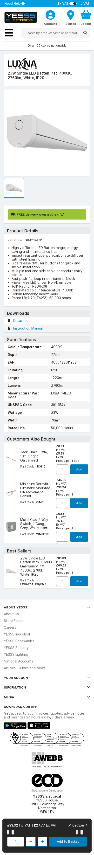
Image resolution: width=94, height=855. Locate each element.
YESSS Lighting (16, 654)
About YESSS (15, 607)
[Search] (85, 33)
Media (9, 697)
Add (79, 469)
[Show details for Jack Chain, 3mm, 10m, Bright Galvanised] (11, 459)
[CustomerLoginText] (50, 14)
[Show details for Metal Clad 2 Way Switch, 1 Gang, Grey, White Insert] (11, 527)
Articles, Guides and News (24, 668)
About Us (11, 614)
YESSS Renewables (19, 641)
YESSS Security (16, 648)
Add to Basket (68, 841)
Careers (10, 627)
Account (50, 24)
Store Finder (14, 621)
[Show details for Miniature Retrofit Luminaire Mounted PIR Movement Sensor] (11, 493)
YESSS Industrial (17, 634)
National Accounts (18, 661)
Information (15, 687)
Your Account (17, 678)
